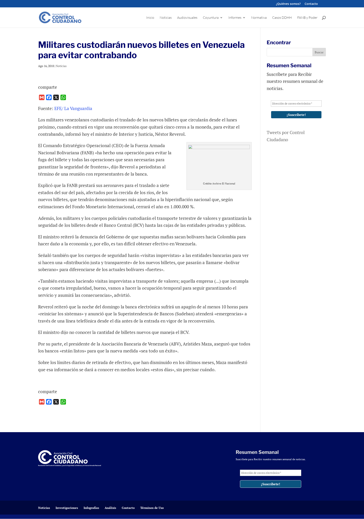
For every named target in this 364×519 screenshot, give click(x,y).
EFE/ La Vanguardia (73, 108)
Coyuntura (211, 18)
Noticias (166, 18)
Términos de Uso (152, 508)
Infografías (91, 508)
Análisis (110, 508)
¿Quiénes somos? (288, 4)
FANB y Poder (307, 18)
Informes (234, 18)
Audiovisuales (187, 18)
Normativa (259, 18)
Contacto (311, 4)
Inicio (150, 18)
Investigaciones (67, 508)
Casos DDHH (282, 18)
